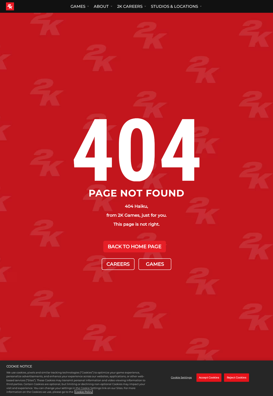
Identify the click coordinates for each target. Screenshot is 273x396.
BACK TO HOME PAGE (134, 246)
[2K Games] (17, 6)
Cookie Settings (181, 377)
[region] (136, 378)
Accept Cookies (209, 377)
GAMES (155, 264)
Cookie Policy (83, 391)
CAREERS (118, 264)
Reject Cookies (236, 377)
